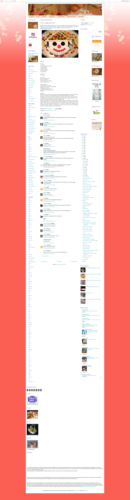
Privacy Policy (80, 16)
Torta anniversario (86, 257)
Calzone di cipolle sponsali (88, 226)
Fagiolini (29, 245)
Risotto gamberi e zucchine (88, 251)
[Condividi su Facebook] (59, 108)
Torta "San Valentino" (86, 211)
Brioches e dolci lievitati (32, 71)
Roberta (47, 108)
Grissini (84, 194)
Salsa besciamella (86, 248)
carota (29, 372)
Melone (29, 290)
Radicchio (30, 333)
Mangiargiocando (31, 170)
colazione (30, 188)
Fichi (29, 252)
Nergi (29, 297)
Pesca (29, 309)
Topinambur (30, 349)
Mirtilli (29, 292)
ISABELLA (45, 203)
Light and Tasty (31, 166)
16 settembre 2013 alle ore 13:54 (49, 253)
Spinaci (29, 345)
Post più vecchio (74, 261)
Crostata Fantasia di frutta (87, 178)
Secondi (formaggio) (32, 128)
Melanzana (30, 288)
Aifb (29, 142)
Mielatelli (84, 200)
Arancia (29, 209)
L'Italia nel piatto (31, 159)
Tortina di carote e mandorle (88, 229)
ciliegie (29, 374)
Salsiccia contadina (86, 210)
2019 (83, 147)
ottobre (84, 162)
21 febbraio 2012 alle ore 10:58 (49, 154)
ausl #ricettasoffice (31, 186)
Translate (89, 24)
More (29, 293)
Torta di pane (85, 192)
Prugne (29, 329)
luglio (84, 167)
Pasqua (29, 114)
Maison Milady (84, 347)
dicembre (84, 159)
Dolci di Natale (31, 84)
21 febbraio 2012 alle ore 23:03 (49, 201)
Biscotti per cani (31, 69)
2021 (83, 143)
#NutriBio (30, 138)
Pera (29, 308)
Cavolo (29, 227)
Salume (29, 338)
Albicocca (30, 200)
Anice (29, 207)
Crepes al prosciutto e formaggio (89, 239)
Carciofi (29, 225)
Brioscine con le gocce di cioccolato (89, 222)
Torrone (29, 351)
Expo (29, 153)
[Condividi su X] (58, 108)
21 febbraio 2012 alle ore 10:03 (49, 146)
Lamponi (29, 272)
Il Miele (29, 268)
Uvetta (29, 356)
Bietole (29, 222)
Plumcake (30, 91)
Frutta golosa (30, 87)
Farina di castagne (31, 247)
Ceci (29, 229)
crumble (29, 376)
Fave (29, 250)
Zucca (29, 363)
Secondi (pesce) (31, 129)
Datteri (29, 241)
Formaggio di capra (31, 261)
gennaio (84, 259)
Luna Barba (45, 180)
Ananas (29, 204)
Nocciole (29, 299)
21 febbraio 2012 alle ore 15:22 (49, 160)
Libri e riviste (30, 164)
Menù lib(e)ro (30, 173)
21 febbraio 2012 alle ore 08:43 (49, 120)
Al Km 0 (29, 144)
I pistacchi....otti (85, 199)
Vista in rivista (30, 184)
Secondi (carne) (31, 126)
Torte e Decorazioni (47, 223)
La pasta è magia (31, 163)
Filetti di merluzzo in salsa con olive (89, 217)
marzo (84, 173)
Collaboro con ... (52, 16)
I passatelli (85, 243)
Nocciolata (30, 175)
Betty (44, 169)
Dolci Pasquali (30, 78)
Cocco (29, 234)
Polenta (29, 318)
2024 (83, 139)
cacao (29, 367)
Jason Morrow (76, 490)
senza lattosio (30, 191)
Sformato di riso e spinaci (87, 227)
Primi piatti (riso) (31, 124)
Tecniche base (30, 182)
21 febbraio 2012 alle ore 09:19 (49, 141)
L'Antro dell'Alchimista (86, 365)
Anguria (29, 206)
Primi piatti (30, 119)
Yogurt (29, 360)
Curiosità (29, 151)
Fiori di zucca (30, 259)
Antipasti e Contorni (31, 107)
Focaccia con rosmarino (87, 234)
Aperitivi (29, 109)
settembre (85, 164)
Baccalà (29, 216)
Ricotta (29, 334)
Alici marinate (85, 202)
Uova (29, 352)
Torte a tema (54, 110)
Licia (44, 122)
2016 (83, 151)
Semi (29, 340)
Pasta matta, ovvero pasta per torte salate (90, 240)
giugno (84, 169)
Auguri (29, 146)
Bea (44, 143)
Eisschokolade (89, 366)
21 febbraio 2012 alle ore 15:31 (49, 167)
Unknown (45, 129)
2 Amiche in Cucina (85, 318)
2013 (83, 156)
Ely (44, 198)
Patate (29, 304)
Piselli (29, 315)
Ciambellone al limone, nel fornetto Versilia (89, 375)
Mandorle (30, 283)
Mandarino (30, 281)
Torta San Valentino (86, 215)
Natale (29, 111)
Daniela (44, 115)
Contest (29, 149)
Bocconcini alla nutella (87, 189)
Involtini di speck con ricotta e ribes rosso (93, 299)
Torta (29, 94)
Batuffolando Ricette (86, 356)
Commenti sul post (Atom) (61, 264)
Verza (29, 358)
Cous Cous (30, 238)
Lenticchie (30, 275)
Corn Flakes (30, 236)
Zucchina (29, 365)
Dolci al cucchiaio (31, 80)
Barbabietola (30, 220)
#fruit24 (29, 140)
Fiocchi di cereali (31, 258)
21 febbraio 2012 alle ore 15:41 (49, 178)
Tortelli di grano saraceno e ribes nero (93, 286)
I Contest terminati (61, 16)
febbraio (84, 175)
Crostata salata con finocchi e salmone (90, 186)
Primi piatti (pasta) (31, 122)
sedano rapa (30, 381)
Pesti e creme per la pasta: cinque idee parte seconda (91, 315)
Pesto (29, 311)
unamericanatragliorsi (86, 374)
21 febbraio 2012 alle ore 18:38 (49, 184)
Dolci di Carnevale (47, 110)
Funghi (29, 265)
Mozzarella (30, 295)
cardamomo (30, 370)
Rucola (29, 336)
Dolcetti (29, 77)
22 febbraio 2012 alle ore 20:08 (49, 226)
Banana (29, 218)
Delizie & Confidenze (86, 324)
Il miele (84, 232)
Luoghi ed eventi (31, 168)
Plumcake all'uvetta (86, 191)
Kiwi (29, 270)
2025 (83, 137)
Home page (31, 16)
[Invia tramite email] (55, 108)
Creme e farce (30, 73)
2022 (83, 142)
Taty (44, 214)
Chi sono (37, 16)
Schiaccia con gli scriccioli (87, 231)
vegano (29, 193)
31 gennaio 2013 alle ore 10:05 (49, 248)
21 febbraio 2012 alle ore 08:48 (49, 126)
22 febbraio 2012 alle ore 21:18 (49, 237)
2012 (83, 158)
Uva (29, 354)
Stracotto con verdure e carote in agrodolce (90, 250)
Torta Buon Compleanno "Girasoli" (89, 181)
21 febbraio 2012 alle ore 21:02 (49, 195)
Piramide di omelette (86, 237)
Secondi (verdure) (31, 131)
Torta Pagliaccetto (86, 195)
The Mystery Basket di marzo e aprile (93, 267)
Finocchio (30, 256)
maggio (84, 170)
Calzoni (84, 219)
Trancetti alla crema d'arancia (88, 235)
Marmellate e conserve (32, 172)
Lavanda (29, 274)
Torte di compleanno (32, 98)
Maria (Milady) (46, 156)
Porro (29, 327)
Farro (29, 249)
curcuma (29, 377)
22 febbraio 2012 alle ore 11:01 (49, 212)
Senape (29, 342)
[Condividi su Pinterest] (60, 108)
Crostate (29, 75)
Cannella (29, 224)
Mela (29, 284)
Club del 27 (30, 147)
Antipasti (29, 105)
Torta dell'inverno (86, 176)
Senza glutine (30, 181)
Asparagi (29, 211)
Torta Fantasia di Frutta (87, 184)
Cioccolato (30, 231)
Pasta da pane (85, 208)
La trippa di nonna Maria (87, 255)
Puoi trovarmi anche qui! (71, 16)
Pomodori (30, 322)
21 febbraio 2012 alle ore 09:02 (49, 133)
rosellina (45, 250)
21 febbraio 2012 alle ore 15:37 (49, 172)
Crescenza (30, 240)
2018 (83, 148)
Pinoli (29, 313)
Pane (29, 112)
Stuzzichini (30, 133)
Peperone (30, 306)
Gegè (44, 163)
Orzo (29, 302)
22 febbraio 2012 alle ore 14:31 (49, 221)
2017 (83, 150)
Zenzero (29, 361)
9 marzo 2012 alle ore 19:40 (48, 242)
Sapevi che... (44, 16)
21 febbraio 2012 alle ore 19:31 (49, 190)
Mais (29, 279)
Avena (29, 213)
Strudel (29, 93)
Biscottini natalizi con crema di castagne (93, 274)
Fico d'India (30, 254)
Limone (29, 277)
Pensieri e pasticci (85, 314)
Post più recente (44, 261)
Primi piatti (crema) (31, 120)
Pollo (29, 320)
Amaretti (29, 202)
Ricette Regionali (31, 177)
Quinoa (29, 331)
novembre (85, 161)
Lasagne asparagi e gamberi (88, 197)
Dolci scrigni (85, 183)
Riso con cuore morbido (87, 187)
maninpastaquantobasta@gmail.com (89, 486)
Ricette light (30, 179)
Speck (29, 343)
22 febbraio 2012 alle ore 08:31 (49, 206)
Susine (29, 347)
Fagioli (29, 243)
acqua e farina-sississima (87, 329)
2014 (83, 155)
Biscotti (29, 68)
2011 (83, 261)
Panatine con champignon (87, 203)
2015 (83, 153)
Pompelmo (30, 324)
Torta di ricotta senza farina (91, 339)
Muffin (29, 89)
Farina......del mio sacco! (87, 242)
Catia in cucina (85, 309)
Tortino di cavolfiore (86, 245)
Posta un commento (45, 256)
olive (29, 379)
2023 (83, 140)
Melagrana (30, 286)
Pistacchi (29, 317)
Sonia (44, 187)
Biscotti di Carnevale (86, 205)
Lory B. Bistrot (85, 338)
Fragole (29, 263)
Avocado (29, 215)
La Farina (30, 161)
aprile (84, 172)
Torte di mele (30, 100)
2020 (83, 145)
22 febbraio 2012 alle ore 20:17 (49, 231)
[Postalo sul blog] (57, 108)
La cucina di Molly (46, 175)
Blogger (85, 490)
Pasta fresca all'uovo (86, 220)
